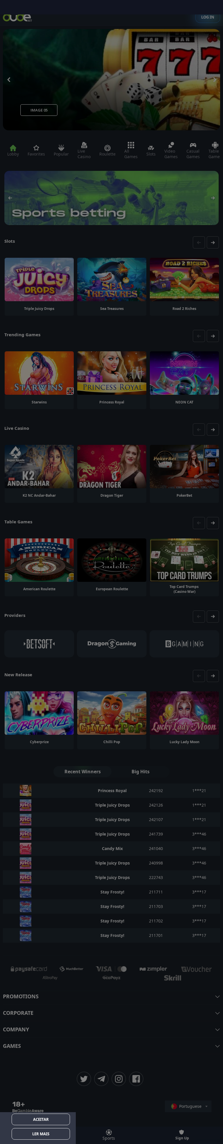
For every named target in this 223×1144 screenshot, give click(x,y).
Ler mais (40, 1133)
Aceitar (41, 1119)
